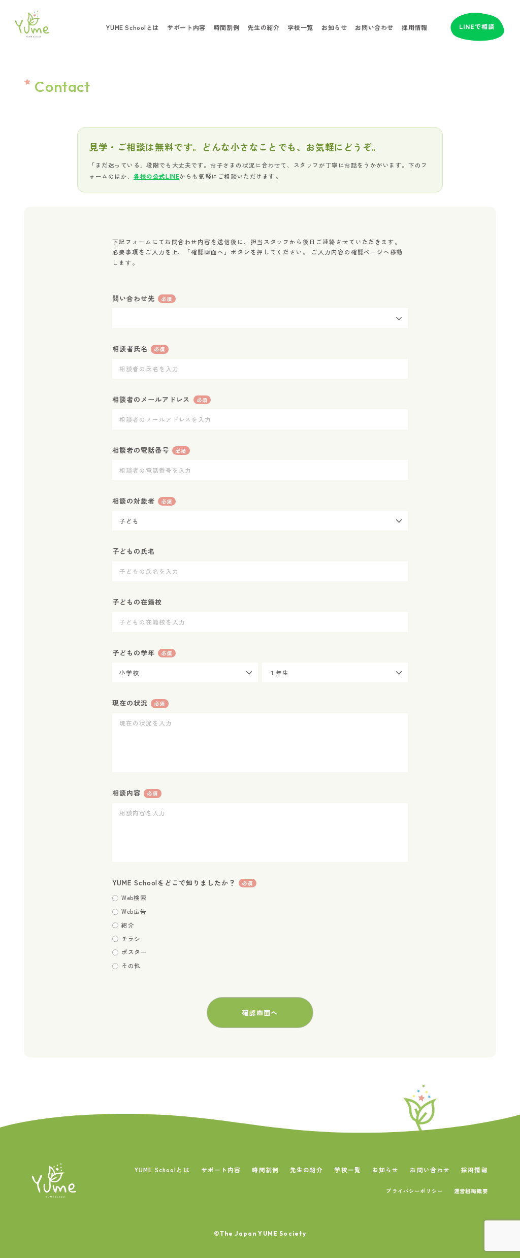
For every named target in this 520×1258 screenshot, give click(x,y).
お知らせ (334, 27)
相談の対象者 (142, 501)
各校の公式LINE (156, 176)
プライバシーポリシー (414, 1191)
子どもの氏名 (133, 551)
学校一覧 (300, 27)
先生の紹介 (263, 27)
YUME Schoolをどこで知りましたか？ (182, 882)
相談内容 (135, 793)
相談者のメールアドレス (159, 399)
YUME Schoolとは (132, 27)
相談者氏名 (138, 348)
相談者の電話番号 (149, 450)
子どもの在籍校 (137, 602)
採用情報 (414, 27)
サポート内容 (186, 27)
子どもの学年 (142, 652)
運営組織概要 (471, 1191)
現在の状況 (138, 703)
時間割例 (226, 27)
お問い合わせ (374, 27)
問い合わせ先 (142, 298)
